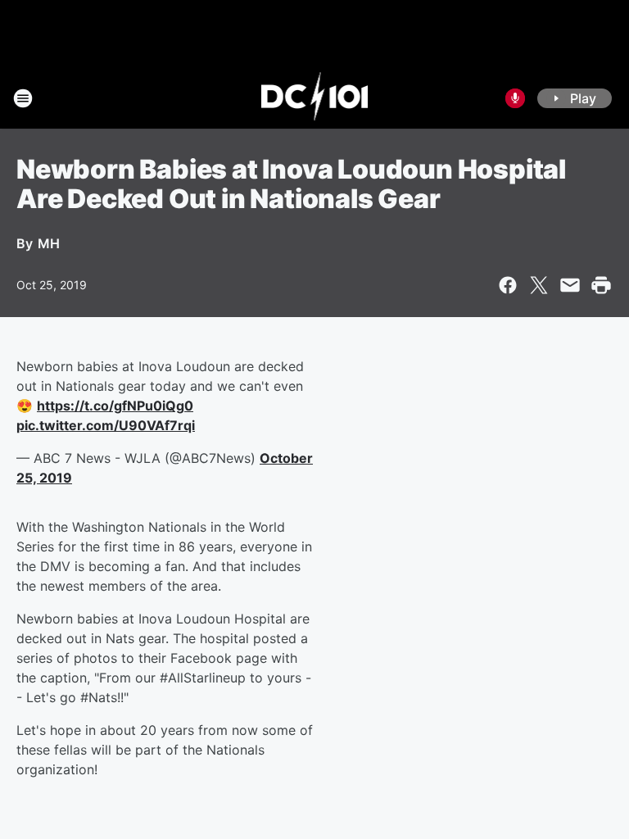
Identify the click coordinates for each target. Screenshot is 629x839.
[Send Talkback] (515, 98)
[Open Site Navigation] (23, 98)
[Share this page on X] (538, 285)
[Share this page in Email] (570, 285)
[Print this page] (601, 285)
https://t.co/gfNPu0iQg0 (115, 405)
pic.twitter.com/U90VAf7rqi (105, 425)
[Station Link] (315, 98)
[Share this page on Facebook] (507, 285)
